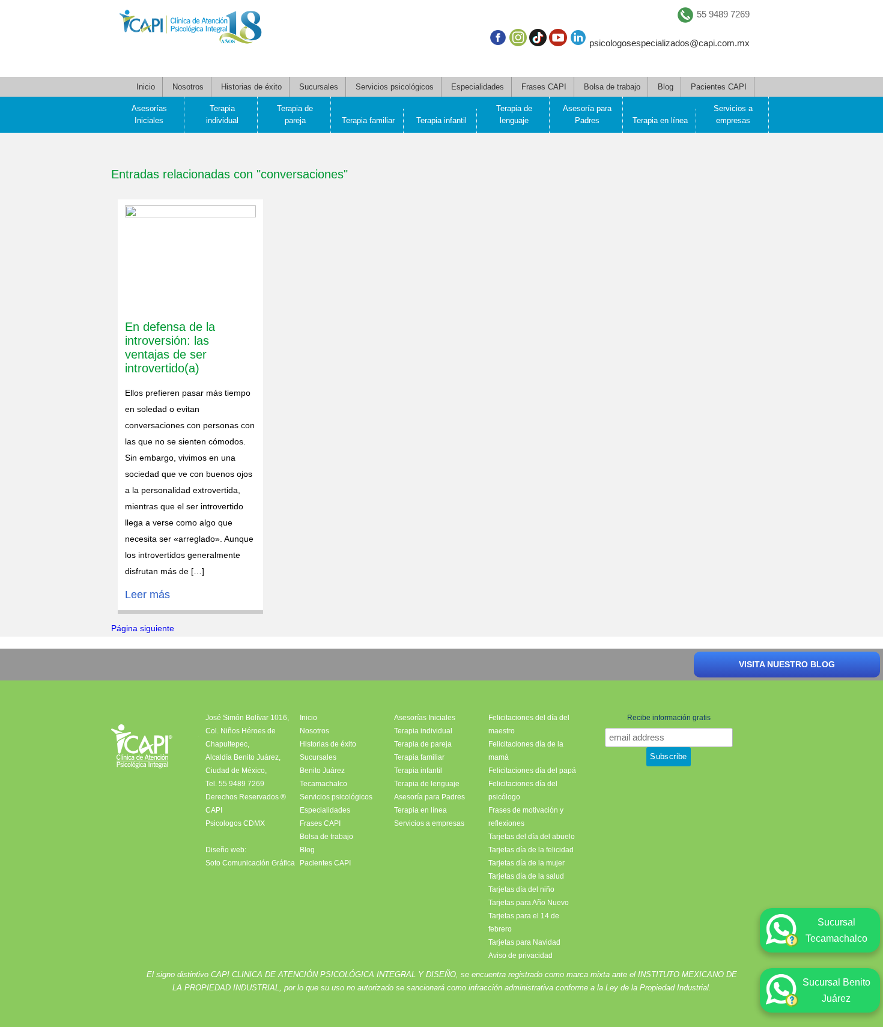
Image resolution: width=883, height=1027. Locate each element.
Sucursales (318, 86)
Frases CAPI (543, 86)
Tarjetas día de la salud (526, 876)
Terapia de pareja (295, 114)
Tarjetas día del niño (521, 889)
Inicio (145, 86)
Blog (665, 86)
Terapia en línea (660, 120)
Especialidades (477, 86)
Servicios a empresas (733, 114)
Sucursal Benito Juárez (836, 990)
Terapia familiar (368, 120)
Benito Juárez (322, 770)
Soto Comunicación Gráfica (250, 863)
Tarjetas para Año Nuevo (528, 902)
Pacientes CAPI (719, 86)
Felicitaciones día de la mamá (525, 751)
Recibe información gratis (669, 717)
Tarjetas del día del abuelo (531, 836)
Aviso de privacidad (520, 955)
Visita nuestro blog (787, 664)
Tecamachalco (323, 784)
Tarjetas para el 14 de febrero (523, 922)
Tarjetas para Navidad (524, 942)
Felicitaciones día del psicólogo (522, 790)
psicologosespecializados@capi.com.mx (669, 43)
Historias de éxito (251, 86)
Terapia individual (222, 114)
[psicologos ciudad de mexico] (190, 29)
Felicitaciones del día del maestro (528, 724)
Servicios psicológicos (395, 86)
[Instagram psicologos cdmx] (518, 40)
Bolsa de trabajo (612, 86)
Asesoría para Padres (587, 114)
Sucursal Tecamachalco (836, 930)
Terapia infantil (441, 120)
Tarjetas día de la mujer (526, 863)
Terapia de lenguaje (514, 114)
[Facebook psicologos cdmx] (497, 40)
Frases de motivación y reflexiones (525, 817)
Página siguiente (142, 628)
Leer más (147, 595)
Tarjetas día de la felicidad (531, 850)
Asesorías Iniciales (149, 114)
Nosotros (188, 86)
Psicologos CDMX (235, 823)
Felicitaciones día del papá (532, 770)
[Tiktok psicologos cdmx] (538, 40)
